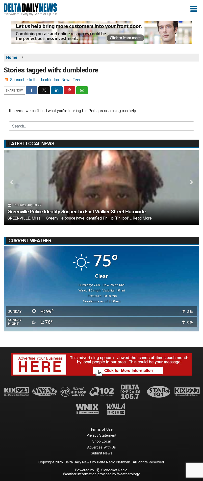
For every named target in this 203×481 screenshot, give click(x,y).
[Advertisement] (101, 32)
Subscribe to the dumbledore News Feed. (46, 79)
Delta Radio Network (113, 462)
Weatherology (128, 474)
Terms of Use (101, 429)
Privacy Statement (101, 435)
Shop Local (101, 441)
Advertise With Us (101, 447)
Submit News (101, 453)
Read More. (142, 218)
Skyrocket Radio (113, 470)
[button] (193, 9)
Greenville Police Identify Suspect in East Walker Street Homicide (76, 212)
